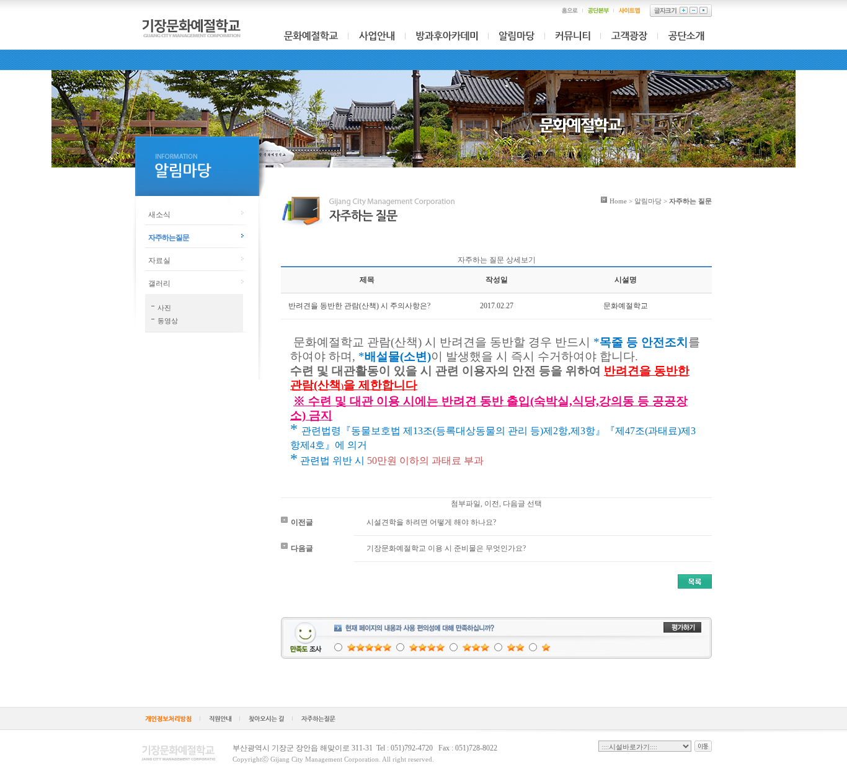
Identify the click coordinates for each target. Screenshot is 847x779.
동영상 (167, 320)
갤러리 (159, 283)
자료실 (159, 260)
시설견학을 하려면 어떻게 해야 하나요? (431, 522)
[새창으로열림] (168, 720)
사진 (164, 307)
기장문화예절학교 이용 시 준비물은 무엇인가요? (446, 548)
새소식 (159, 214)
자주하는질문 (168, 237)
